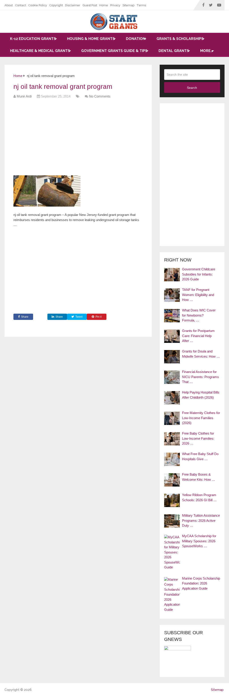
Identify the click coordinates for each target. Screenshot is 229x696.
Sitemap (128, 5)
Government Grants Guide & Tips (114, 51)
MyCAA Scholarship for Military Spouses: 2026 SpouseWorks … (199, 541)
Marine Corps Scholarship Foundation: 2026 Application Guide (201, 583)
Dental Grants (174, 51)
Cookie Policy (37, 5)
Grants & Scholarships (180, 39)
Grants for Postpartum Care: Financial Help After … (198, 336)
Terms (141, 5)
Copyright (56, 5)
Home (103, 5)
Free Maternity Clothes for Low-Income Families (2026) (201, 418)
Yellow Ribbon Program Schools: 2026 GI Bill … (199, 497)
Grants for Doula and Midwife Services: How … (201, 353)
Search (192, 87)
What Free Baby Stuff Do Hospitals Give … (200, 456)
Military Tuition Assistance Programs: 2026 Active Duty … (201, 520)
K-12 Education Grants (33, 39)
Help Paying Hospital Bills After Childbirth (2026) (200, 394)
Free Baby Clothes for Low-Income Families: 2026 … (198, 438)
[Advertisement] (94, 138)
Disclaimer (72, 5)
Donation (135, 39)
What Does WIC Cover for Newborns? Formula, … (199, 315)
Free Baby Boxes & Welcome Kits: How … (198, 476)
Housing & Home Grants (91, 39)
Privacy (115, 5)
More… (206, 51)
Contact (20, 5)
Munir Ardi (24, 96)
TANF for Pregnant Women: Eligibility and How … (198, 295)
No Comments (99, 96)
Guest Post (90, 5)
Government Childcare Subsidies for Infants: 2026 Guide (198, 274)
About (8, 5)
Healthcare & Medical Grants (40, 51)
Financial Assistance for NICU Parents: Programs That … (200, 377)
